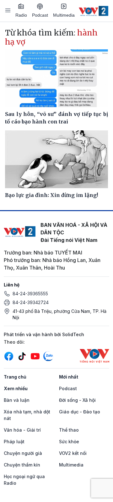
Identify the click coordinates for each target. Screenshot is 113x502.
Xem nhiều (16, 388)
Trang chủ (15, 376)
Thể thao (69, 430)
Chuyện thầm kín (22, 464)
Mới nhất (68, 376)
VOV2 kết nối (73, 453)
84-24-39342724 (31, 302)
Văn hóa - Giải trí (22, 430)
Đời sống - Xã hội (77, 400)
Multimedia (64, 15)
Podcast (40, 15)
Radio (21, 15)
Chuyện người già (23, 453)
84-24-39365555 (30, 293)
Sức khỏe (69, 441)
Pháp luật (14, 441)
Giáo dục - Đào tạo (79, 411)
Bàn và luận (17, 400)
